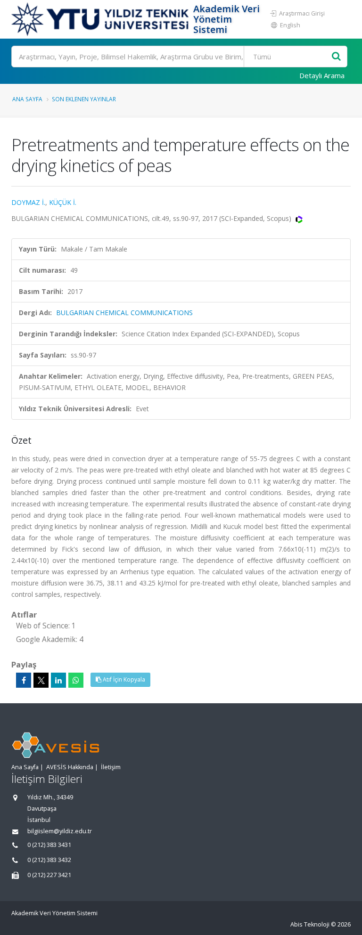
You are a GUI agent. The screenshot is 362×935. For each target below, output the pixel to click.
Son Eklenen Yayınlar (84, 99)
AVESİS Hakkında (69, 767)
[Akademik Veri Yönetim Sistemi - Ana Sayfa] (101, 19)
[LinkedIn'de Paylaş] (58, 680)
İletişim (111, 767)
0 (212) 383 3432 (49, 860)
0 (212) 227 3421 (49, 875)
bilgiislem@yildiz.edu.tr (59, 831)
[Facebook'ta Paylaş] (23, 680)
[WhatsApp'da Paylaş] (75, 680)
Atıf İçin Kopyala (123, 679)
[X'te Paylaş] (41, 680)
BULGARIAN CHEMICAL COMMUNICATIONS (124, 312)
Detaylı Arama (322, 75)
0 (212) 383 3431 (49, 845)
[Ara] (336, 56)
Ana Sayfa (27, 99)
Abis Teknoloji (309, 924)
